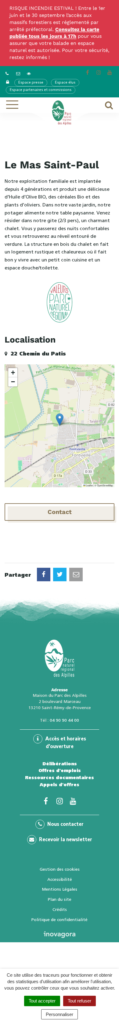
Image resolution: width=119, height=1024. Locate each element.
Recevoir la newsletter (65, 840)
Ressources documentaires (59, 777)
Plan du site (59, 899)
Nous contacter (65, 824)
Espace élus (65, 82)
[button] (59, 419)
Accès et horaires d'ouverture (65, 743)
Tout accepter (42, 1000)
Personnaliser (59, 1014)
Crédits (59, 909)
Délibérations (59, 763)
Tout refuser (79, 1000)
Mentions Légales (59, 889)
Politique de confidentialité (59, 919)
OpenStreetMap (105, 485)
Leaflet (89, 485)
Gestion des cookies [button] (60, 869)
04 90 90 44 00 (64, 720)
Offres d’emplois (59, 770)
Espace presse (30, 82)
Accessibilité (59, 879)
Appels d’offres (59, 784)
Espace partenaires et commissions (40, 90)
